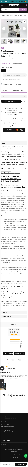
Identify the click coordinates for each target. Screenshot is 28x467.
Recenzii (14, 324)
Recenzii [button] (9, 360)
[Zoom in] (24, 22)
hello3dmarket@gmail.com (7, 426)
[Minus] (3, 96)
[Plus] (25, 96)
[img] (14, 366)
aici (22, 303)
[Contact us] (25, 456)
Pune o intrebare (20, 353)
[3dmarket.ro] (14, 5)
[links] (2, 431)
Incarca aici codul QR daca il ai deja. (16, 75)
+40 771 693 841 (5, 424)
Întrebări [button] (17, 360)
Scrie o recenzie (9, 353)
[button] (24, 28)
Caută (23, 9)
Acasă (3, 15)
